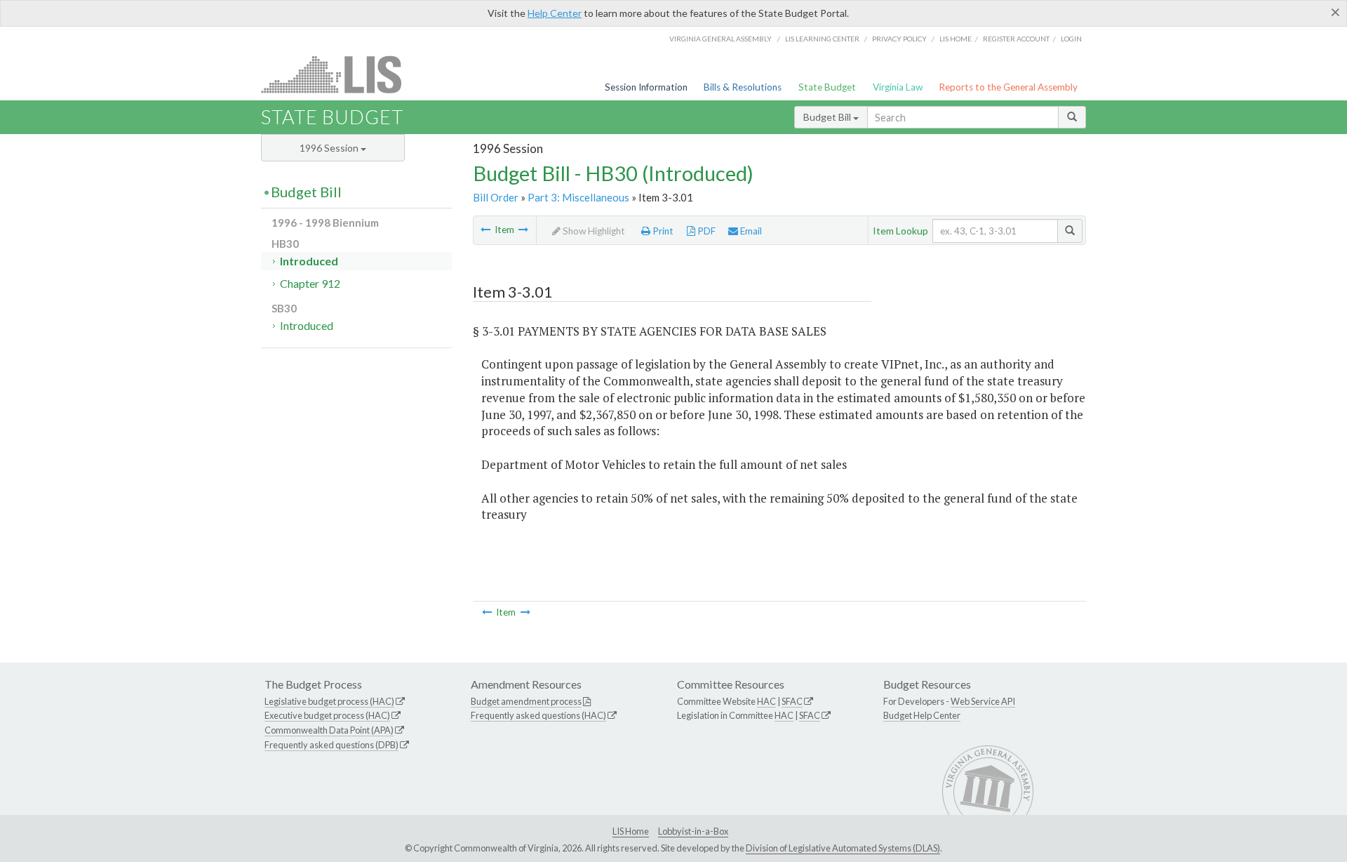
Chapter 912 (310, 283)
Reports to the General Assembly (1008, 87)
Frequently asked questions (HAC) (538, 715)
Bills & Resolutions (743, 87)
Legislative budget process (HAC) (329, 701)
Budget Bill (828, 117)
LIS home (955, 38)
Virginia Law (898, 87)
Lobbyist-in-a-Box (693, 831)
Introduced (309, 260)
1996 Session (330, 148)
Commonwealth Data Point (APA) (329, 730)
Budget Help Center (921, 715)
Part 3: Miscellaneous (578, 197)
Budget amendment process (526, 701)
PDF (705, 231)
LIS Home (630, 831)
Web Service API (983, 701)
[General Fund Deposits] (485, 229)
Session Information (646, 87)
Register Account (1016, 38)
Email (750, 231)
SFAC (792, 701)
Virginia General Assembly (720, 38)
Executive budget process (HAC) (327, 715)
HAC (766, 701)
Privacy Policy (899, 38)
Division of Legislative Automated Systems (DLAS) (843, 848)
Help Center (555, 13)
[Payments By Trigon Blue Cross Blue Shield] (523, 229)
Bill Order (495, 197)
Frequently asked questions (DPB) (331, 744)
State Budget (827, 87)
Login (1071, 38)
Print (662, 231)
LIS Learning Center (822, 38)
